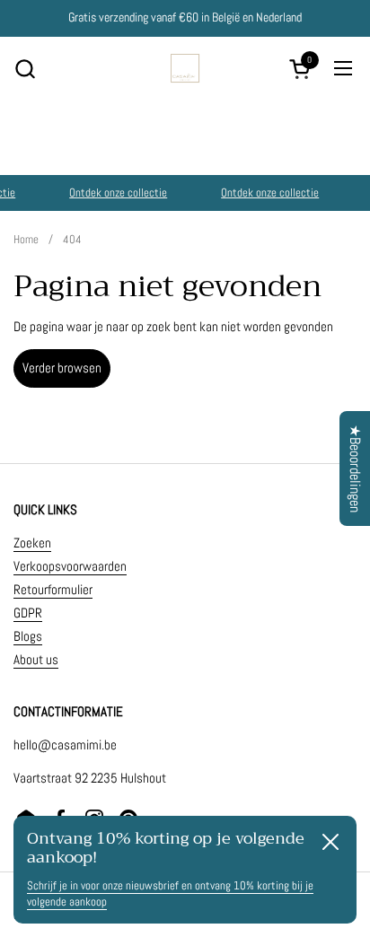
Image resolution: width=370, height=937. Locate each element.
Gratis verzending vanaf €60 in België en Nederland (185, 17)
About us (35, 659)
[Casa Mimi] (185, 68)
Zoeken (32, 542)
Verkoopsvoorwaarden (70, 565)
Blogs (27, 635)
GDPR (27, 612)
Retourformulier (52, 589)
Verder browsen (61, 367)
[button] (24, 68)
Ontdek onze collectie (117, 192)
